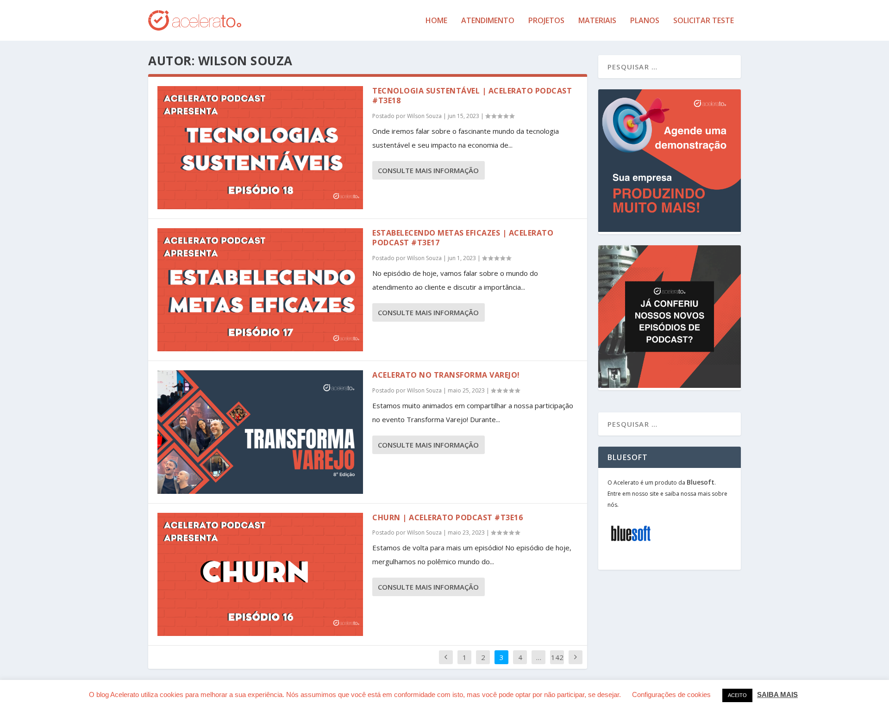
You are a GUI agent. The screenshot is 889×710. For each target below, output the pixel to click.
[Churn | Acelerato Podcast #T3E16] (260, 574)
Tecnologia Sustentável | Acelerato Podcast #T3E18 (472, 96)
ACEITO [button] (737, 695)
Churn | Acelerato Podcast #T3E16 (447, 517)
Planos (644, 21)
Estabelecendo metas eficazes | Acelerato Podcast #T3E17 (462, 238)
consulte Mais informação (428, 170)
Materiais (597, 21)
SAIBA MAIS (777, 694)
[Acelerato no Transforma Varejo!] (260, 431)
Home (436, 21)
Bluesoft (700, 482)
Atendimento (487, 21)
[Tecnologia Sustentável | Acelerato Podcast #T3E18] (260, 147)
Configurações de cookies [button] (671, 694)
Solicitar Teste (703, 21)
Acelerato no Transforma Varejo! (446, 375)
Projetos (546, 21)
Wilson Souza (424, 116)
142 (557, 657)
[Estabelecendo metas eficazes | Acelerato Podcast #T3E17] (260, 289)
